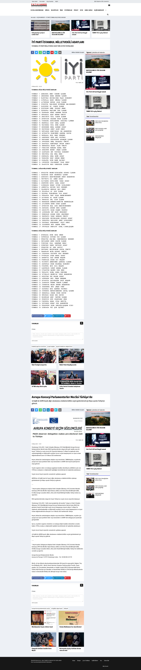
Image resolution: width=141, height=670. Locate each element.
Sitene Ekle (106, 660)
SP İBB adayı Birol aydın (39, 386)
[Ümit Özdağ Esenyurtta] (43, 356)
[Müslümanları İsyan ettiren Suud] (43, 618)
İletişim (79, 660)
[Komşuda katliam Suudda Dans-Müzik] (43, 639)
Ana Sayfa (33, 17)
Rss (101, 660)
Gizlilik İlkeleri (95, 660)
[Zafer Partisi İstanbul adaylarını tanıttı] (71, 377)
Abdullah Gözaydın (79, 52)
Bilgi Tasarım (105, 666)
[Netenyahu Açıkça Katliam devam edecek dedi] (71, 639)
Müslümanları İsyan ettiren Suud (42, 627)
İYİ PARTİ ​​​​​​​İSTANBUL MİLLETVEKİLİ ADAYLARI (56, 17)
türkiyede (66, 608)
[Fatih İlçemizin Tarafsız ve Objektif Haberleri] (39, 5)
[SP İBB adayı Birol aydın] (43, 377)
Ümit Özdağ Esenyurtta (39, 365)
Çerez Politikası (86, 660)
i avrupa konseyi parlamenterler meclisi (41, 608)
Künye (73, 660)
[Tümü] (106, 10)
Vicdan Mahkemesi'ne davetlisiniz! (70, 627)
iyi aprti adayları (51, 346)
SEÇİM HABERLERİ (41, 17)
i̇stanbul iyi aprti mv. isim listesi (39, 346)
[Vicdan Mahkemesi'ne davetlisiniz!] (71, 618)
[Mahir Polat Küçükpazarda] (71, 356)
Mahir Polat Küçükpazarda (67, 365)
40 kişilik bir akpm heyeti (56, 608)
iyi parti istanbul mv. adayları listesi (64, 346)
